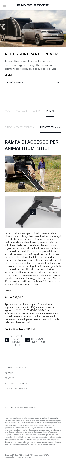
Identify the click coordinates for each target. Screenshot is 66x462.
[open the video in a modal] (33, 212)
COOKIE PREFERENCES (16, 388)
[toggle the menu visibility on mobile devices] (4, 5)
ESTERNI (37, 110)
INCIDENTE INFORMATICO (17, 383)
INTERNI (50, 110)
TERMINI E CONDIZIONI (16, 367)
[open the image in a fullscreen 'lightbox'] (33, 173)
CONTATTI (9, 378)
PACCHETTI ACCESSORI (16, 110)
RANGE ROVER (15, 82)
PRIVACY (9, 373)
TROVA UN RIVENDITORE (38, 340)
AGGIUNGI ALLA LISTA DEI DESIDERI (16, 340)
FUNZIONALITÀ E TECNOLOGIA (20, 127)
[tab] (16, 111)
